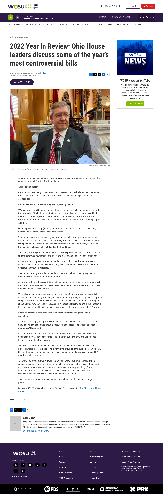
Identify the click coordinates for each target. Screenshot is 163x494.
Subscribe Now (135, 103)
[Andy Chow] (15, 423)
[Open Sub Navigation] (122, 6)
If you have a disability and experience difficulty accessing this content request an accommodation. (135, 468)
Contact (93, 467)
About (92, 451)
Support (99, 25)
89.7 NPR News (14, 25)
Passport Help (95, 478)
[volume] (18, 17)
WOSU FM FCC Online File (130, 451)
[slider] (21, 17)
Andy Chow (41, 73)
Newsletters (114, 25)
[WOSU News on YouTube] (135, 57)
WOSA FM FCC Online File (130, 457)
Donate (149, 6)
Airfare (139, 25)
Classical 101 (46, 25)
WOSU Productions (66, 478)
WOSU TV (30, 25)
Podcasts (62, 25)
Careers (93, 462)
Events (126, 25)
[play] (10, 17)
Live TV (133, 6)
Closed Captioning (97, 473)
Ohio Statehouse (48, 400)
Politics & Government (19, 37)
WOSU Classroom (81, 25)
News (61, 457)
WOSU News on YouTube (135, 80)
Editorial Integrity (96, 457)
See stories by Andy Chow (36, 430)
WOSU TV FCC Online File (130, 462)
